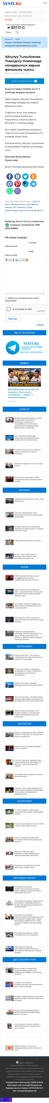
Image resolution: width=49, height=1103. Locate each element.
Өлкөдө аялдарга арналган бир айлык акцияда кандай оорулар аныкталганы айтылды (29, 998)
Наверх (40, 325)
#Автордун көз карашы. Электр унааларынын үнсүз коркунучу (26, 934)
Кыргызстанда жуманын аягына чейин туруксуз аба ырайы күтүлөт (29, 825)
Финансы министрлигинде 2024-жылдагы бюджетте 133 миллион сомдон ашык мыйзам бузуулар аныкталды (27, 714)
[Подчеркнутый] (13, 260)
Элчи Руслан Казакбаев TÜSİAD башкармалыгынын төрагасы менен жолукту (28, 479)
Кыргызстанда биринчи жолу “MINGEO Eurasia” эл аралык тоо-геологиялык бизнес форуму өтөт (29, 734)
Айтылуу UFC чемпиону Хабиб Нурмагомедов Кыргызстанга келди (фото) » (24, 210)
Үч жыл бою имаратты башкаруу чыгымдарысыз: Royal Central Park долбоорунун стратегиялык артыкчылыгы (27, 672)
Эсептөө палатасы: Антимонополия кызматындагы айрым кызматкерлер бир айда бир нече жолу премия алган (29, 699)
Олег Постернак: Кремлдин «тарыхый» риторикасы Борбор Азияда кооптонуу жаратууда (26, 438)
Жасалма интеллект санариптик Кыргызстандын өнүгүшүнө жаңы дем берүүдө (28, 620)
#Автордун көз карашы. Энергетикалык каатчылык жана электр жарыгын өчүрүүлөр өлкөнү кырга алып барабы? (27, 890)
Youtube (16, 27)
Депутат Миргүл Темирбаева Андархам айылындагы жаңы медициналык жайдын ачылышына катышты (28, 971)
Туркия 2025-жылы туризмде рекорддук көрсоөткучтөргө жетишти (28, 684)
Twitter (8, 27)
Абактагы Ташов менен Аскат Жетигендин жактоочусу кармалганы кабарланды (28, 515)
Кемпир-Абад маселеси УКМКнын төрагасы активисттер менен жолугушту (27, 452)
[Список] (23, 260)
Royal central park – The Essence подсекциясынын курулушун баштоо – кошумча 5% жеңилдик (29, 657)
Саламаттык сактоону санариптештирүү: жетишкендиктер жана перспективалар (28, 984)
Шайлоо (8, 12)
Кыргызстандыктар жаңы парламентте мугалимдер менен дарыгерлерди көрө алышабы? (27, 853)
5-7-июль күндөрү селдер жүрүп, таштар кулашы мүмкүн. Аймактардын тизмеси (29, 812)
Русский (8, 20)
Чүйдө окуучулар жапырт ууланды (27, 541)
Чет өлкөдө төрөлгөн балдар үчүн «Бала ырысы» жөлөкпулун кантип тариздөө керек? (27, 606)
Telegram (24, 27)
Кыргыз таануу (11, 16)
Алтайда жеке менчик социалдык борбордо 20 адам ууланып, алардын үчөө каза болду (29, 529)
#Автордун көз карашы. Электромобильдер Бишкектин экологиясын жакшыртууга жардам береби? (27, 950)
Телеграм (16, 167)
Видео (15, 12)
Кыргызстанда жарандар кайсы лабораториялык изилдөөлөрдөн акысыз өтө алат (27, 1012)
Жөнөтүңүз (12, 319)
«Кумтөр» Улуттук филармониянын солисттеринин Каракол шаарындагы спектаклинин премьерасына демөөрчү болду (29, 791)
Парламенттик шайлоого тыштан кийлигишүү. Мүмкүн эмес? (27, 866)
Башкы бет (9, 39)
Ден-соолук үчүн (25, 16)
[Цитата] (20, 260)
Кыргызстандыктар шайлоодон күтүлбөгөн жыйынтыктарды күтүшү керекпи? (28, 840)
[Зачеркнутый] (16, 260)
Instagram (20, 27)
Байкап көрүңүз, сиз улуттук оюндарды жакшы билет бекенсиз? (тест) (28, 1048)
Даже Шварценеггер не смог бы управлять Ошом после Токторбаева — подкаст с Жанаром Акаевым (23, 393)
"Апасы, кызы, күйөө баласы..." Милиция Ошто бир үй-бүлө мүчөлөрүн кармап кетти (26, 556)
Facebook (12, 27)
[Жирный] (6, 260)
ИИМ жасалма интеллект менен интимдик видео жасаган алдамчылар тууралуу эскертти (26, 578)
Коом (18, 39)
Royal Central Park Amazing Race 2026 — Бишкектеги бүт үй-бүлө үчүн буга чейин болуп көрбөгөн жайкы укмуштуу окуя (28, 593)
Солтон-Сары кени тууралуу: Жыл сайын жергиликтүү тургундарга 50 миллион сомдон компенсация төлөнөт (27, 763)
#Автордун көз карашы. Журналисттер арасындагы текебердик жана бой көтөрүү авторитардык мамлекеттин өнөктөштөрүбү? (29, 904)
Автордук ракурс (25, 12)
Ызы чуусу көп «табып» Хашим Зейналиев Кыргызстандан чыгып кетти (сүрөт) (27, 1026)
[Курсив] (9, 260)
